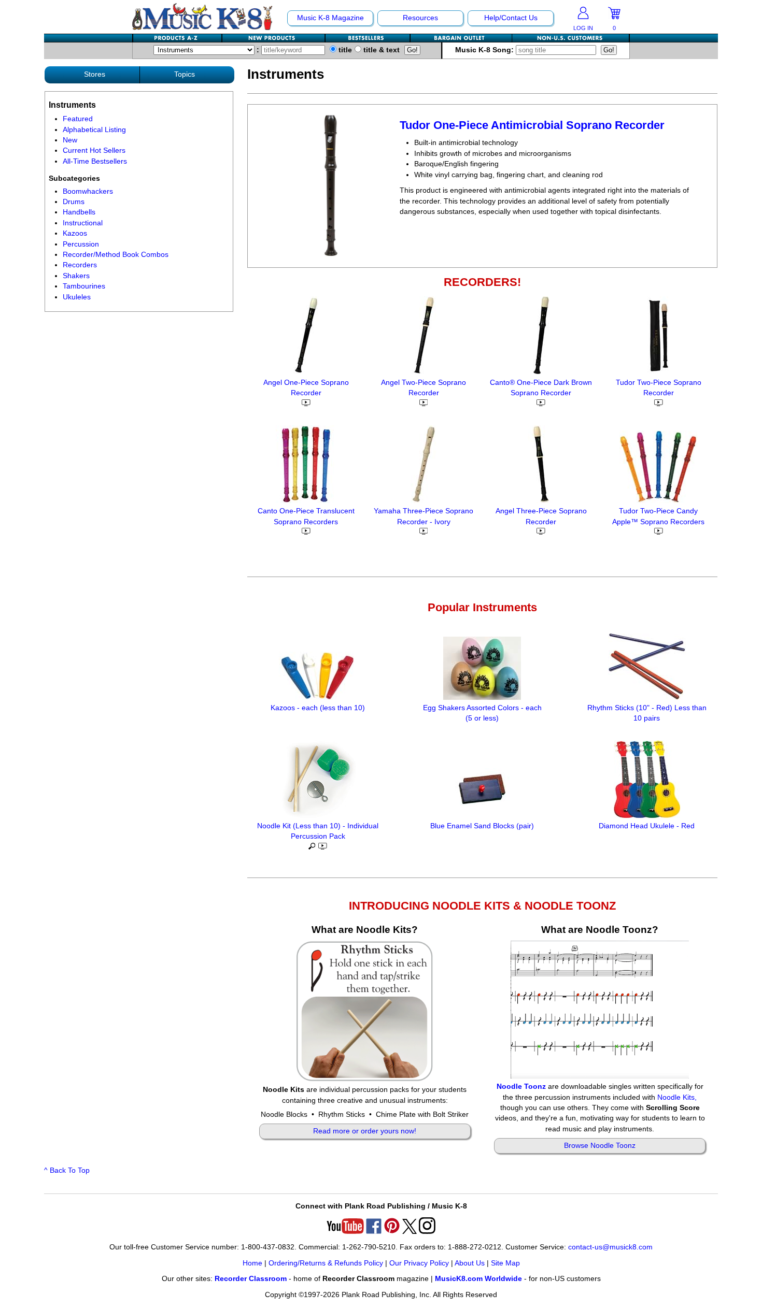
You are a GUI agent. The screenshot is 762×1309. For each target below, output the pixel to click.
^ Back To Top (67, 1170)
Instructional (83, 223)
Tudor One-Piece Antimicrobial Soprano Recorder (532, 125)
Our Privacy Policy (419, 1263)
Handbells (79, 212)
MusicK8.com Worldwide (478, 1279)
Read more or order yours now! (364, 1131)
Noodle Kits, (677, 1097)
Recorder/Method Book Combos (115, 254)
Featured (78, 119)
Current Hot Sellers (94, 150)
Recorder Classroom (251, 1279)
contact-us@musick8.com (610, 1247)
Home (252, 1263)
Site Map (505, 1263)
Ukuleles (77, 297)
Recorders (80, 265)
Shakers (76, 276)
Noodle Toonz (521, 1086)
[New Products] (274, 38)
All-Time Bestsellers (95, 161)
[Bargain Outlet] (461, 38)
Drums (73, 202)
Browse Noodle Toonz (600, 1145)
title (344, 50)
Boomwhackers (88, 191)
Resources (420, 18)
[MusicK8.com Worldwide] (570, 38)
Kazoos (75, 233)
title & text (380, 50)
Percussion (81, 244)
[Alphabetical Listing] (177, 38)
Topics (184, 74)
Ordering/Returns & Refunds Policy (326, 1263)
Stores (94, 74)
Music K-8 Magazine (330, 18)
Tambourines (84, 286)
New (70, 140)
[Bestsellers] (368, 38)
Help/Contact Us (511, 18)
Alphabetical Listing (94, 130)
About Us (470, 1263)
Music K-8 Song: (485, 50)
